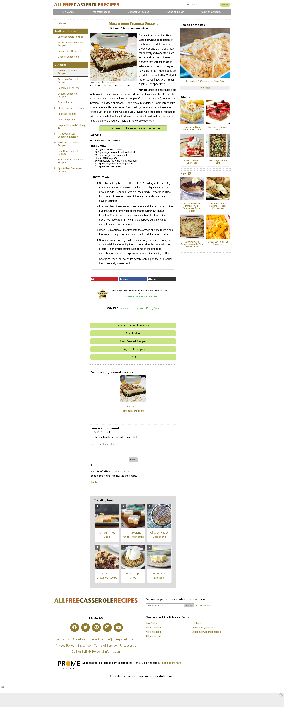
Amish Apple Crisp (133, 575)
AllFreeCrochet (153, 627)
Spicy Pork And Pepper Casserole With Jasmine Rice (192, 244)
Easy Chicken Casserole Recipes (70, 44)
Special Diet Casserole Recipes (70, 169)
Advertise (78, 639)
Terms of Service (105, 645)
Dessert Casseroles (68, 56)
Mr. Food (196, 623)
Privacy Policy (65, 645)
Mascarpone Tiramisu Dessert (133, 408)
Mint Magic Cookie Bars (218, 161)
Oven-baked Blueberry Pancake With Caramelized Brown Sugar (191, 207)
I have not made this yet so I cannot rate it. (115, 437)
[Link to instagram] (107, 627)
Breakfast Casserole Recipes (68, 81)
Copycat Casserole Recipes (68, 95)
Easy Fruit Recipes (133, 349)
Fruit (133, 357)
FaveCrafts (151, 623)
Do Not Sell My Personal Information (96, 651)
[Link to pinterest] (96, 627)
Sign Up (189, 606)
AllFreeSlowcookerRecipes (206, 631)
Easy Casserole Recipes (70, 36)
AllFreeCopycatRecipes (204, 627)
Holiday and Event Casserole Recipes (68, 135)
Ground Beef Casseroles (70, 51)
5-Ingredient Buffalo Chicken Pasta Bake (204, 81)
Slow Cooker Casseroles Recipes (71, 161)
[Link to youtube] (118, 627)
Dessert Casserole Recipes (68, 72)
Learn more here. (172, 662)
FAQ (109, 639)
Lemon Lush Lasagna (159, 575)
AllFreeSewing (153, 636)
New (183, 173)
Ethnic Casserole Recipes (71, 108)
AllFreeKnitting (153, 631)
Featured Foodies (67, 113)
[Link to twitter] (85, 627)
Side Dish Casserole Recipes (68, 152)
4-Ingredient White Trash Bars (133, 535)
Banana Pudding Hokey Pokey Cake (140, 308)
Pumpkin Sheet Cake (107, 535)
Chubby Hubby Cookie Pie (159, 535)
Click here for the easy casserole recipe (133, 128)
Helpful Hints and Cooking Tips (71, 127)
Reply (94, 482)
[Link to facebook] (74, 627)
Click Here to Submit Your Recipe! (139, 296)
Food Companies (66, 119)
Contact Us (96, 639)
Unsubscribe (128, 645)
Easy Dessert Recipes (133, 341)
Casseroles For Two (68, 88)
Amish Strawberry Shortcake (192, 161)
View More (204, 87)
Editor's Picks (65, 102)
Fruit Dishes (133, 333)
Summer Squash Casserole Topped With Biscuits (217, 206)
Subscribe (63, 23)
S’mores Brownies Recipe (107, 575)
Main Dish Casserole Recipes (68, 144)
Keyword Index (125, 639)
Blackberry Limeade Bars (217, 128)
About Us (63, 639)
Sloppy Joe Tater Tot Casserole (218, 243)
